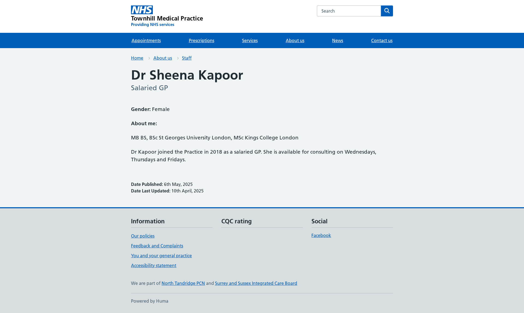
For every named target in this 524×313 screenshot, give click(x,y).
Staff (187, 58)
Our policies (142, 236)
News (337, 40)
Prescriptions (201, 40)
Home (137, 58)
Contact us (381, 40)
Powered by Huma (149, 301)
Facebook (321, 235)
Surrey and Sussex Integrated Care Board (256, 283)
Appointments (146, 40)
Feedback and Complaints (157, 245)
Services (250, 40)
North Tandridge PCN (183, 283)
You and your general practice (161, 255)
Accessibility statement (153, 265)
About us (295, 40)
